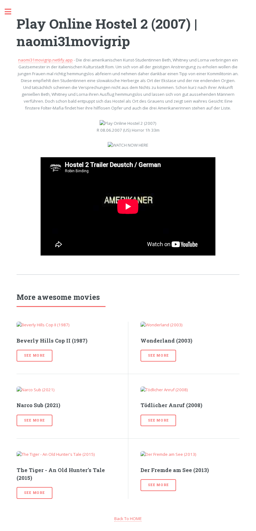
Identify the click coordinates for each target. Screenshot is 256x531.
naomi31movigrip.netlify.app (45, 60)
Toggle (11, 11)
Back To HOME (128, 518)
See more (34, 355)
